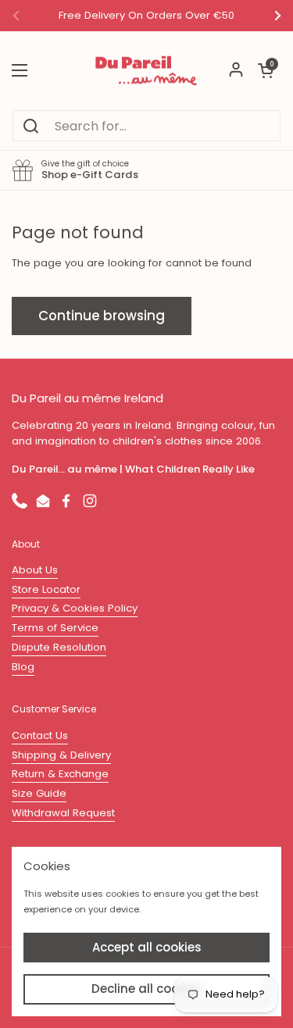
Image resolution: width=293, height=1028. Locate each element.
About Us (35, 569)
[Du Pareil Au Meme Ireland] (146, 70)
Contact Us (40, 735)
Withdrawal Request (63, 812)
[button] (265, 70)
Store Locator (46, 589)
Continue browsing (101, 315)
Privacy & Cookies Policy (75, 608)
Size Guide (39, 793)
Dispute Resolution (59, 647)
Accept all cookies (147, 947)
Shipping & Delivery (61, 755)
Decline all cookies (146, 988)
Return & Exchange (60, 773)
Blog (23, 666)
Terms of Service (55, 627)
